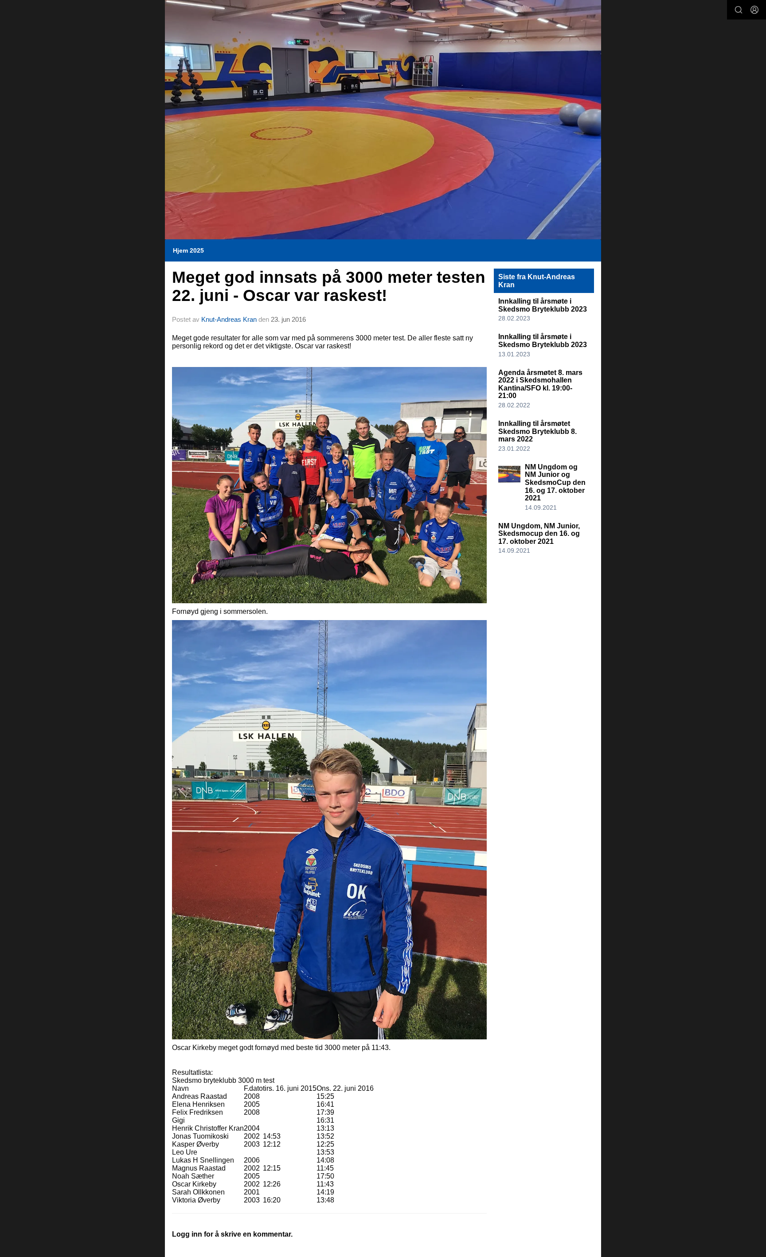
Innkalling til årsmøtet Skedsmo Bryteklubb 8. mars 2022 (537, 431)
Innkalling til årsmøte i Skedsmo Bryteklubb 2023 (542, 305)
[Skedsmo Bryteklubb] (383, 119)
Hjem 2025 (188, 250)
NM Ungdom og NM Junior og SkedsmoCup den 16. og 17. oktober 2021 (555, 482)
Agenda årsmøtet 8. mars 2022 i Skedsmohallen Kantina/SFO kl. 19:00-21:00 (540, 384)
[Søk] (738, 10)
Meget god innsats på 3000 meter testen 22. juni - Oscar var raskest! (328, 286)
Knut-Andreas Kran (229, 319)
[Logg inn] (754, 10)
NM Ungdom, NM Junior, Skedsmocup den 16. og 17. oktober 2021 (539, 533)
